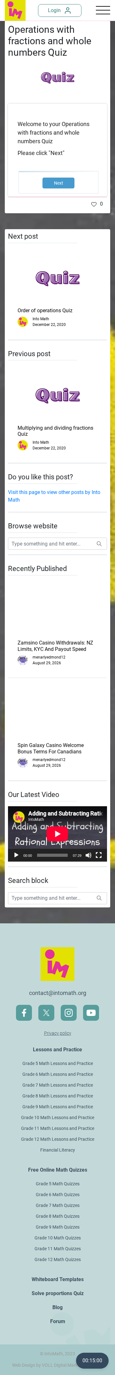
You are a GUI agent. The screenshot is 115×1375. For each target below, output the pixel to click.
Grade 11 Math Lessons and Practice (57, 1128)
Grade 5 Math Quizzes (58, 1183)
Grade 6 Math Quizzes (58, 1194)
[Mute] (88, 855)
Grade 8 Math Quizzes (58, 1216)
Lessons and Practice (57, 1050)
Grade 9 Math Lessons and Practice (57, 1106)
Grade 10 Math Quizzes (57, 1237)
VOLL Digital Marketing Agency (72, 1365)
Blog (57, 1307)
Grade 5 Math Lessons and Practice (57, 1063)
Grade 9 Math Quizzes (58, 1227)
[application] (57, 834)
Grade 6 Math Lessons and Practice (57, 1074)
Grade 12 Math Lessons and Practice (57, 1139)
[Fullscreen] (99, 855)
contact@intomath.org (57, 993)
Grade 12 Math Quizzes (57, 1259)
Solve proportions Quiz (58, 1293)
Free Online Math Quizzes (57, 1170)
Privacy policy (57, 1033)
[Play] (16, 855)
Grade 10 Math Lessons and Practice (57, 1117)
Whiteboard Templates (58, 1279)
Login (54, 10)
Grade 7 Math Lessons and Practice (57, 1085)
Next (58, 183)
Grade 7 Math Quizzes (58, 1205)
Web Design (23, 1365)
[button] (97, 204)
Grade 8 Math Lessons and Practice (57, 1095)
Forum (57, 1321)
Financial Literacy (57, 1150)
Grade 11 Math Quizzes (57, 1248)
